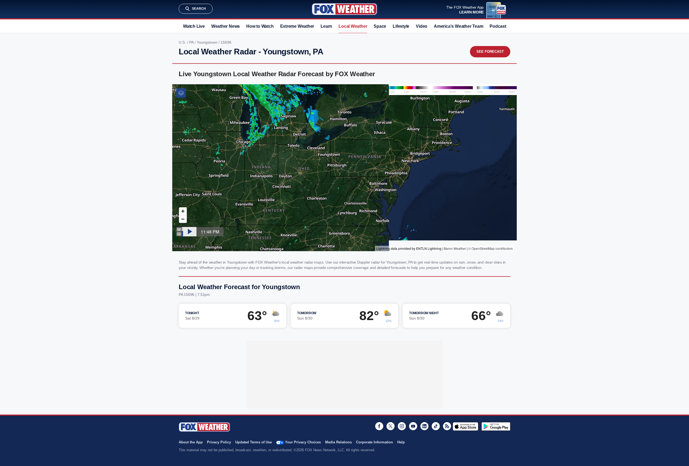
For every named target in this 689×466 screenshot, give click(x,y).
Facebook (379, 426)
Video (421, 26)
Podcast (498, 26)
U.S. (183, 42)
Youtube (413, 426)
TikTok (436, 426)
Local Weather (353, 26)
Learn (326, 26)
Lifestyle (401, 26)
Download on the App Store (465, 426)
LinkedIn (424, 426)
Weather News (225, 26)
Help (401, 442)
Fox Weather (344, 9)
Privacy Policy (219, 442)
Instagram (402, 426)
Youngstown (208, 42)
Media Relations (338, 442)
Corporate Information (374, 442)
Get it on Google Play (495, 426)
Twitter (390, 426)
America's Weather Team (458, 26)
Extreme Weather (297, 26)
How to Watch (259, 26)
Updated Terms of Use (253, 442)
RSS (447, 426)
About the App (191, 442)
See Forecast (490, 52)
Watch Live (194, 26)
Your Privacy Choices (303, 442)
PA (192, 42)
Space (380, 26)
